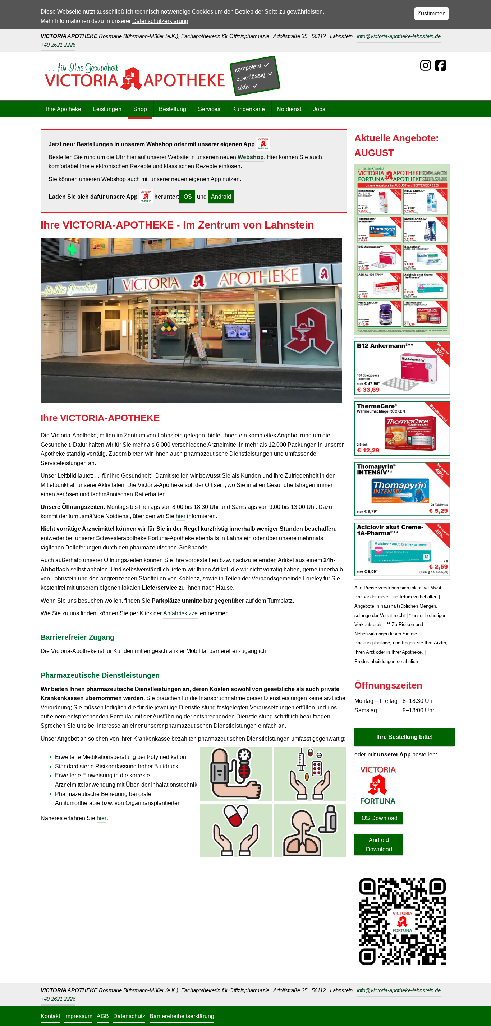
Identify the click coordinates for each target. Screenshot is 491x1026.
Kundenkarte (248, 109)
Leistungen (107, 109)
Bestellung (172, 109)
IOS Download (379, 818)
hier (180, 516)
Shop (140, 109)
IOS (187, 197)
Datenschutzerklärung (160, 21)
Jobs (319, 109)
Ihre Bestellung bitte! (404, 737)
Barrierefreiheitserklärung (182, 1016)
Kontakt (50, 1016)
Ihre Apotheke (63, 109)
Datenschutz (129, 1016)
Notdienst (289, 109)
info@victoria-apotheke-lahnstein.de (399, 36)
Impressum (78, 1016)
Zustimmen (431, 13)
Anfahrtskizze (180, 613)
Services (209, 109)
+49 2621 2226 (58, 45)
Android (221, 197)
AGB (103, 1016)
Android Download (379, 844)
